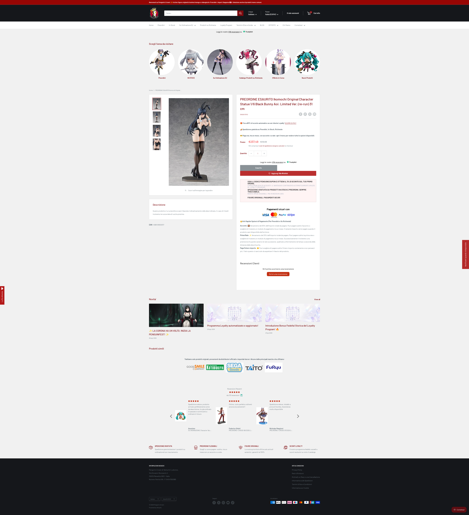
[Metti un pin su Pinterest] (305, 114)
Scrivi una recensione (278, 274)
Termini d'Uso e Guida (244, 25)
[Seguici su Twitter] (218, 502)
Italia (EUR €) (167, 499)
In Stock (172, 25)
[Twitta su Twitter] (310, 114)
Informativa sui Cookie (300, 488)
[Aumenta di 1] (264, 153)
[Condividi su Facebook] (300, 114)
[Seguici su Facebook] (214, 502)
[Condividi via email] (314, 114)
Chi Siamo (286, 25)
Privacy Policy (297, 470)
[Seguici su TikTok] (232, 502)
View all (317, 299)
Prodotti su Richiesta (208, 25)
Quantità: (243, 153)
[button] (171, 416)
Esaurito (258, 168)
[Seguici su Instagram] (223, 502)
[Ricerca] (240, 13)
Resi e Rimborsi (298, 473)
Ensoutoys (244, 114)
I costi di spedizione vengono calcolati (271, 146)
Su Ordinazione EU (186, 25)
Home (151, 25)
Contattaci (299, 25)
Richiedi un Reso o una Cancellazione (306, 477)
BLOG (262, 25)
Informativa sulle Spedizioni (302, 481)
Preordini (161, 25)
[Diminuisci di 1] (251, 153)
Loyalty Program (226, 25)
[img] (235, 392)
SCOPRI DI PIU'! (290, 123)
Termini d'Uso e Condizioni (302, 484)
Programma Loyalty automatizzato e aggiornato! (232, 325)
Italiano (152, 499)
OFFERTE (272, 25)
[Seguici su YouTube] (228, 502)
